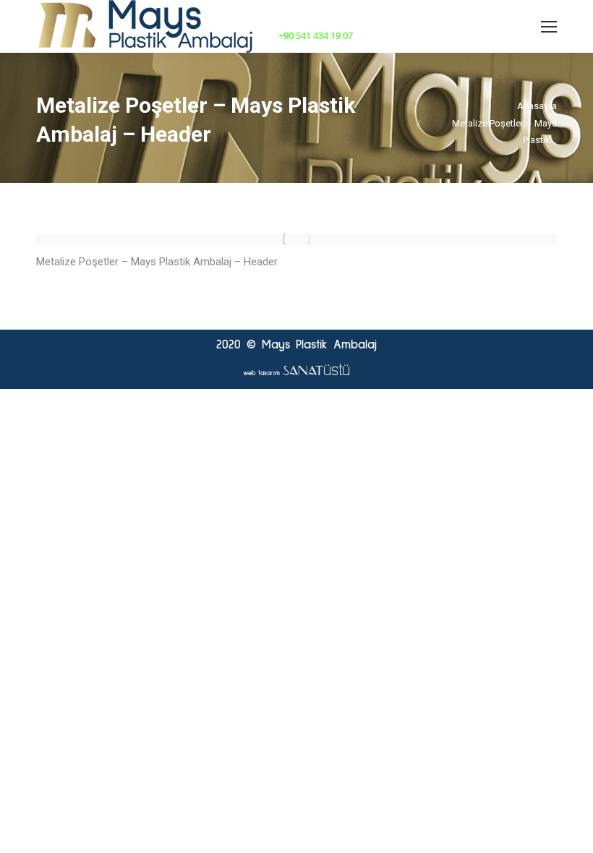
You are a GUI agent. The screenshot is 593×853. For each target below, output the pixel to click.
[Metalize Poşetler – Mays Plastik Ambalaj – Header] (296, 239)
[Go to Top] (570, 830)
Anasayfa (537, 105)
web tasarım (296, 373)
